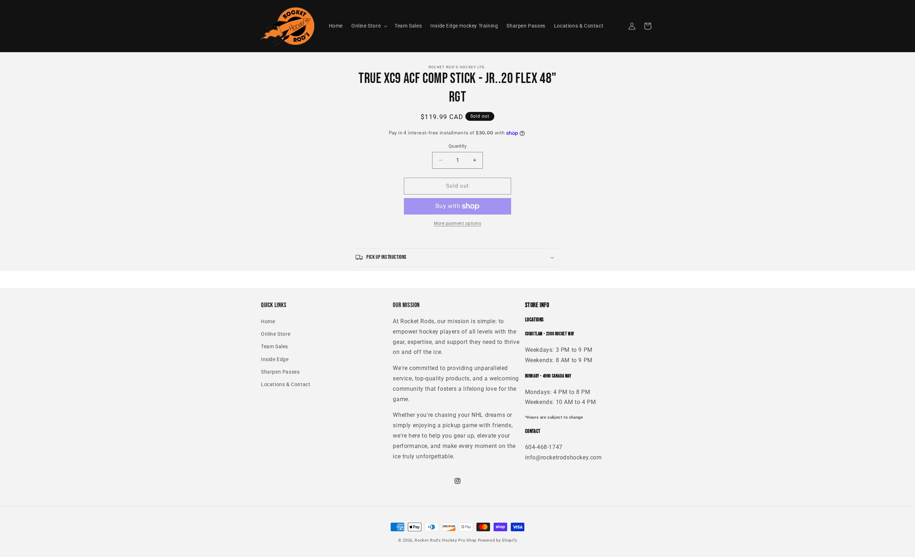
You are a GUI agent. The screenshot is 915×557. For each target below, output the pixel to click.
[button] (368, 25)
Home (268, 321)
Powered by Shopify (497, 540)
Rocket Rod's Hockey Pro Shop (445, 540)
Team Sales (274, 346)
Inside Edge (275, 359)
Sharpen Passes (280, 372)
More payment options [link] (457, 223)
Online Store (275, 334)
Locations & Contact (285, 384)
